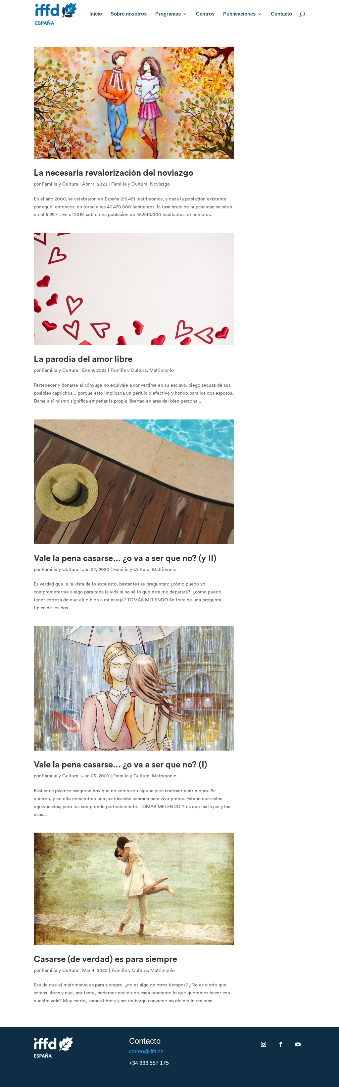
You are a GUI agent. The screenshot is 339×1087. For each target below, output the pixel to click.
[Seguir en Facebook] (280, 1044)
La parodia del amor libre (83, 359)
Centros (205, 14)
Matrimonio (161, 370)
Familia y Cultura (60, 184)
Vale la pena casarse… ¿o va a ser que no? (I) (120, 765)
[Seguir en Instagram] (263, 1044)
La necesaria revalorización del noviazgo (113, 173)
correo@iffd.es (146, 1051)
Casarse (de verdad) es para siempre (105, 959)
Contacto (281, 14)
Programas (168, 14)
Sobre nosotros (129, 14)
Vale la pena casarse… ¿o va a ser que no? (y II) (125, 558)
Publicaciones (239, 14)
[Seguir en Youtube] (298, 1044)
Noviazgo (160, 184)
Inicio (95, 14)
